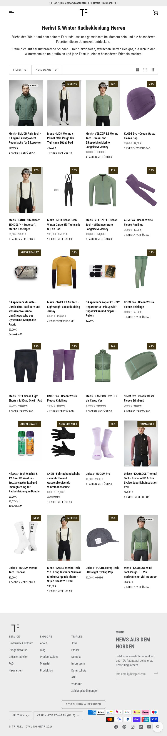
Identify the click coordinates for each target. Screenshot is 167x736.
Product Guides (49, 656)
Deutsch (18, 715)
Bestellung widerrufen (83, 704)
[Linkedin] (141, 727)
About (43, 643)
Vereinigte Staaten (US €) (56, 715)
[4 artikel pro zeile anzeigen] (153, 70)
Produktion (46, 670)
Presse (75, 650)
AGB (74, 677)
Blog (42, 650)
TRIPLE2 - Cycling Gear (28, 726)
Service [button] (14, 636)
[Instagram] (133, 727)
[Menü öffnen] (15, 12)
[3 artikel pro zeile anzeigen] (145, 70)
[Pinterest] (124, 727)
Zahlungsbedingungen (84, 690)
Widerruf (76, 684)
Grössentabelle (18, 656)
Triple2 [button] (76, 636)
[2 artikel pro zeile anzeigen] (138, 70)
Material (45, 663)
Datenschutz (78, 670)
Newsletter (15, 670)
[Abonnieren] (154, 673)
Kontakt (76, 656)
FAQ (11, 663)
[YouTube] (149, 727)
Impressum (78, 663)
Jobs (74, 643)
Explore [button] (46, 636)
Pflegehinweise (18, 650)
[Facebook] (116, 727)
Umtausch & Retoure (21, 643)
